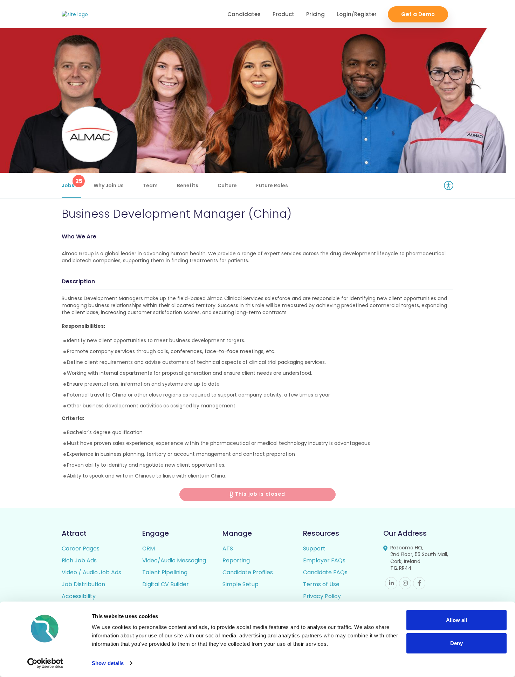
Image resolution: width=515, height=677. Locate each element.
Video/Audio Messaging (174, 560)
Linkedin (391, 583)
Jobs (71, 183)
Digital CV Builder (165, 584)
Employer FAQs (324, 560)
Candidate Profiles (247, 572)
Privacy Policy (322, 596)
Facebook (419, 583)
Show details (108, 663)
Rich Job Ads (79, 560)
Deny (456, 643)
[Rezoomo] (75, 14)
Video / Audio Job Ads (91, 572)
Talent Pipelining (164, 572)
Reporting (236, 560)
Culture (227, 185)
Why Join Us (109, 185)
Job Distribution (83, 584)
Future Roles (272, 185)
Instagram (405, 583)
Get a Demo (418, 14)
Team (150, 185)
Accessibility (79, 596)
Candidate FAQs (325, 572)
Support (314, 548)
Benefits (187, 185)
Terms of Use (321, 584)
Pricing (315, 14)
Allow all (456, 620)
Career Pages (80, 548)
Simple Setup (240, 584)
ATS (227, 548)
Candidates (244, 14)
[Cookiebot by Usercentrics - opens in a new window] (45, 663)
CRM (148, 548)
